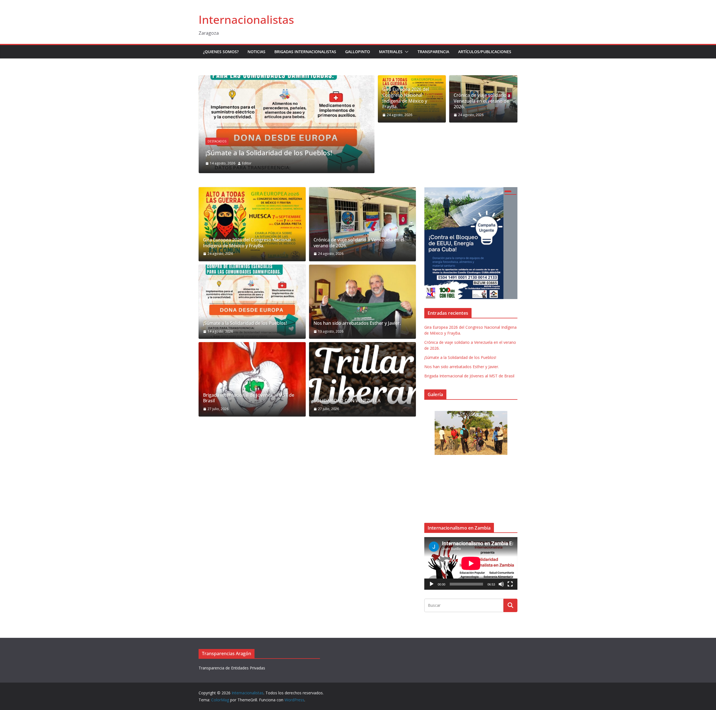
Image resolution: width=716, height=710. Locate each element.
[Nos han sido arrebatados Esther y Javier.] (362, 302)
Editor (246, 163)
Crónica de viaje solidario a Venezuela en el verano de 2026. (482, 101)
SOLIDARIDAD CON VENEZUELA (347, 401)
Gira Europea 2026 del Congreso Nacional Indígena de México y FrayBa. (405, 98)
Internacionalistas (246, 19)
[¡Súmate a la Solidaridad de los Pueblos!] (287, 79)
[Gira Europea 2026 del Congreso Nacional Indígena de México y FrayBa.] (252, 224)
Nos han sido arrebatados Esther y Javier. (357, 323)
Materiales (390, 51)
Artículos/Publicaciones (484, 51)
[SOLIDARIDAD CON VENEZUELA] (362, 379)
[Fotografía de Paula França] (471, 433)
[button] (405, 52)
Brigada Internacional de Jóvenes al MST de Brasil (248, 398)
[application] (470, 563)
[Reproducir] (431, 584)
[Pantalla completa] (510, 584)
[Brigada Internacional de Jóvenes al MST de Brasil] (252, 379)
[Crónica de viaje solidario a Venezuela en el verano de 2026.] (362, 224)
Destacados (217, 141)
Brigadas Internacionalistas (305, 51)
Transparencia (433, 51)
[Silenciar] (501, 584)
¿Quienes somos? (221, 51)
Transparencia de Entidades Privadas (232, 668)
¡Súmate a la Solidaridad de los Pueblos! (268, 152)
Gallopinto (357, 51)
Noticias (256, 51)
